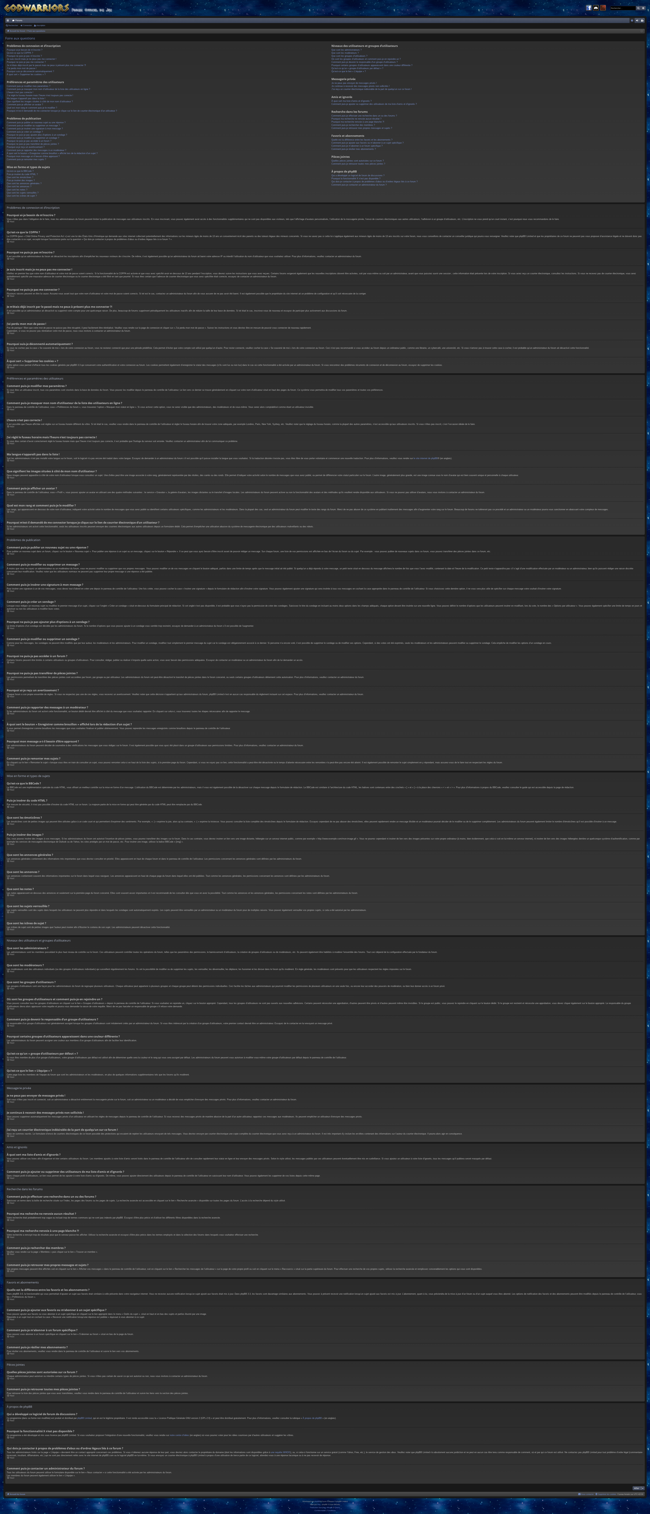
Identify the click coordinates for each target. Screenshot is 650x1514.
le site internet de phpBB (426, 458)
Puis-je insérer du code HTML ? (22, 174)
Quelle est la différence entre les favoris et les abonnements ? (361, 139)
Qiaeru (337, 1507)
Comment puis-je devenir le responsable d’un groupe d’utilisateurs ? (364, 62)
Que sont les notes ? (17, 189)
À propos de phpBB (312, 1418)
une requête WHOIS (280, 1452)
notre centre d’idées (179, 1435)
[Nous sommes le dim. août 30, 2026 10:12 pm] (642, 31)
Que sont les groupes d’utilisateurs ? (349, 56)
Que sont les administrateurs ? (346, 50)
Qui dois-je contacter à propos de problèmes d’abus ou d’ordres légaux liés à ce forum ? (374, 181)
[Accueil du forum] (64, 8)
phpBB (317, 1501)
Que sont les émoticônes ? (20, 177)
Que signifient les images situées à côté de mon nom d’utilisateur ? (40, 101)
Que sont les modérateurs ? (345, 53)
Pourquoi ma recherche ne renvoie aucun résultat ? (356, 118)
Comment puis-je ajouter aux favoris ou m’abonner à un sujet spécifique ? (367, 143)
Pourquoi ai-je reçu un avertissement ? (26, 147)
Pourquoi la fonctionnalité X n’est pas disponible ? (355, 178)
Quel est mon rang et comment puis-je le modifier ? (32, 107)
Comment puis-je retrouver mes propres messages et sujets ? (361, 128)
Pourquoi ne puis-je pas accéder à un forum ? (29, 141)
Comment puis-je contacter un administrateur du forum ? (359, 184)
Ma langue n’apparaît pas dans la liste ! (26, 98)
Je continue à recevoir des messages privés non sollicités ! (360, 86)
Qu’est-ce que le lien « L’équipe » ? (348, 71)
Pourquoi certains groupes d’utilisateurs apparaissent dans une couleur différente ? (371, 65)
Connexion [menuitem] (638, 21)
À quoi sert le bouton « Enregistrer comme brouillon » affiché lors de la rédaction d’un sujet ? (52, 153)
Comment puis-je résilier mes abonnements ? (353, 149)
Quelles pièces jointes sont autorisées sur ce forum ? (357, 160)
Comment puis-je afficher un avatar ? (25, 104)
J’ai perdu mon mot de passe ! (22, 68)
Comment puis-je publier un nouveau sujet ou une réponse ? (36, 122)
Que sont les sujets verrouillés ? (22, 192)
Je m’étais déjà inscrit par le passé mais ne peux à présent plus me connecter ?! (46, 65)
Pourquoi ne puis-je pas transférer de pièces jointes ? (33, 144)
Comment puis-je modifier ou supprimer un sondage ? (33, 138)
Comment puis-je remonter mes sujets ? (26, 159)
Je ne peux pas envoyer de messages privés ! (354, 83)
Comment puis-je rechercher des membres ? (353, 125)
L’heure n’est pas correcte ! (20, 92)
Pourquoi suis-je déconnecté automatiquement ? (30, 71)
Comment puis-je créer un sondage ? (25, 132)
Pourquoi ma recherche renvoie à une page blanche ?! (357, 122)
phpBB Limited (84, 1418)
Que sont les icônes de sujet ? (22, 195)
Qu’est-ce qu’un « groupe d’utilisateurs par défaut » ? (357, 68)
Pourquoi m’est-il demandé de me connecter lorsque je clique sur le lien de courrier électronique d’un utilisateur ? (62, 111)
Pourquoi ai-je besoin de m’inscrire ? (24, 50)
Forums (18, 20)
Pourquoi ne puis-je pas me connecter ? (26, 62)
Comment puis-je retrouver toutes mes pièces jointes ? (358, 164)
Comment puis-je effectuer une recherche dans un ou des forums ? (364, 115)
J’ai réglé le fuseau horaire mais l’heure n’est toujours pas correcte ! (40, 95)
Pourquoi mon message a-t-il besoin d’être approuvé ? (33, 156)
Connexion (27, 25)
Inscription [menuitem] (643, 21)
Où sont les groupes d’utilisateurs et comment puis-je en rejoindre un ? (366, 59)
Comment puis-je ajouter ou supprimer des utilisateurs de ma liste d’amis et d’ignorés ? (374, 104)
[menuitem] (632, 20)
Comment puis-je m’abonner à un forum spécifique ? (357, 146)
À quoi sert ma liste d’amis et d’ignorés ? (351, 101)
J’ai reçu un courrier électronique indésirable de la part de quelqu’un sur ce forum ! (371, 89)
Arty (318, 1504)
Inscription (41, 25)
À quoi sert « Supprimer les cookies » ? (26, 74)
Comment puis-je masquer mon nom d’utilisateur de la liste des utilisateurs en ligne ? (48, 89)
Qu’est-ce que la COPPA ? (20, 53)
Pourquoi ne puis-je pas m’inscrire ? (24, 56)
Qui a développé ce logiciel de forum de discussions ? (357, 175)
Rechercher (13, 25)
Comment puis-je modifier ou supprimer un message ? (33, 125)
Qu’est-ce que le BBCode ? (20, 171)
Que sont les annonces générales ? (24, 183)
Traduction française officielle (321, 1507)
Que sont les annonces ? (19, 186)
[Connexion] (603, 8)
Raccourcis (8, 21)
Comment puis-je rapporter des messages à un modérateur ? (36, 150)
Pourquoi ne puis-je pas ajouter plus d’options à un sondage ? (37, 135)
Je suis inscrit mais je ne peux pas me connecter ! (31, 59)
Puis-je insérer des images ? (21, 180)
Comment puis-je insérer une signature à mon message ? (35, 128)
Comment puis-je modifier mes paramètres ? (28, 86)
